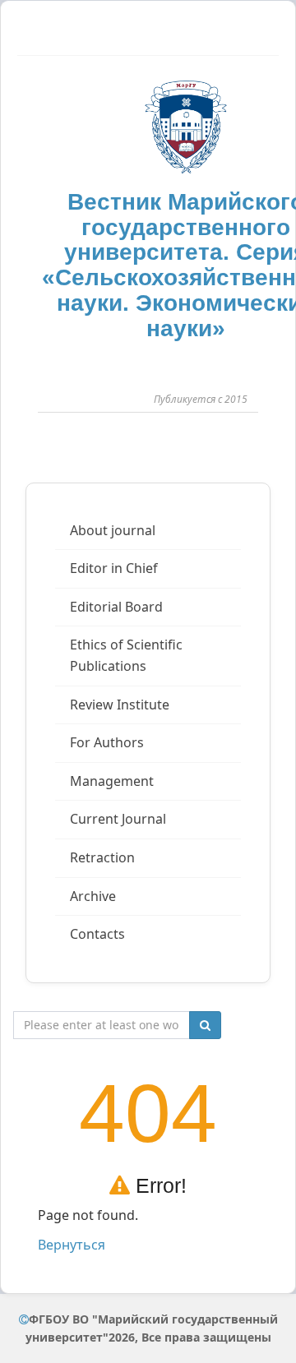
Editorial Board (116, 607)
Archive (93, 896)
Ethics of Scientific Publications (126, 655)
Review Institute (119, 704)
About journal (112, 530)
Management (112, 781)
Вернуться (71, 1245)
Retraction (102, 857)
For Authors (107, 742)
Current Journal (118, 819)
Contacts (97, 934)
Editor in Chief (114, 568)
